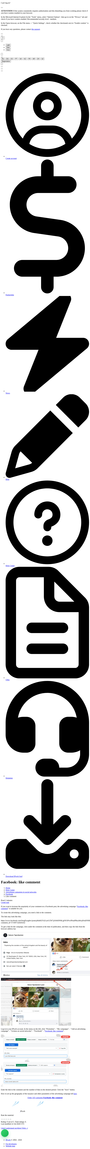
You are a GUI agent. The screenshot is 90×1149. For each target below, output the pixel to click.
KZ (25, 59)
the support (36, 29)
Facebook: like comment (54, 1031)
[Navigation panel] (3, 37)
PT (16, 59)
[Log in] (2, 64)
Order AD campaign (45, 1098)
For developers (11, 1144)
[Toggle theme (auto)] (2, 40)
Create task (5, 902)
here (75, 1094)
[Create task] (5, 1133)
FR (29, 59)
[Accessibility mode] (2, 54)
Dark (8, 47)
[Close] (2, 7)
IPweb (8, 1140)
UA (21, 59)
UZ (42, 59)
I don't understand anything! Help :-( (14, 1128)
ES (12, 59)
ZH (38, 59)
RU (3, 59)
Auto (8, 50)
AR (34, 59)
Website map (10, 1146)
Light (8, 45)
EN (7, 59)
